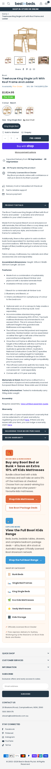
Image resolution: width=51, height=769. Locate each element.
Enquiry (27, 132)
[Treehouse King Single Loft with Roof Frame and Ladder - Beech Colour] (20, 60)
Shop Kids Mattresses (23, 499)
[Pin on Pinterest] (27, 69)
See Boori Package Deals (23, 507)
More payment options (25, 152)
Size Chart (29, 120)
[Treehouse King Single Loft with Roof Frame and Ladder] (43, 60)
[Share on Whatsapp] (30, 69)
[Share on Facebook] (23, 69)
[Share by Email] (34, 69)
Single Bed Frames (20, 583)
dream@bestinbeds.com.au (15, 716)
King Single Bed (11, 126)
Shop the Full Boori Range (25, 560)
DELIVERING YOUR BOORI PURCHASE (22, 431)
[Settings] (40, 3)
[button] (46, 3)
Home (4, 14)
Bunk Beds (15, 574)
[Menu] (3, 3)
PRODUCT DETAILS (14, 205)
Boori (4, 75)
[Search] (8, 3)
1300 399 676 (8, 711)
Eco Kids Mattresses (21, 600)
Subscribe (25, 694)
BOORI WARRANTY (14, 437)
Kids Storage (17, 617)
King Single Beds (19, 591)
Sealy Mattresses (19, 608)
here (27, 419)
